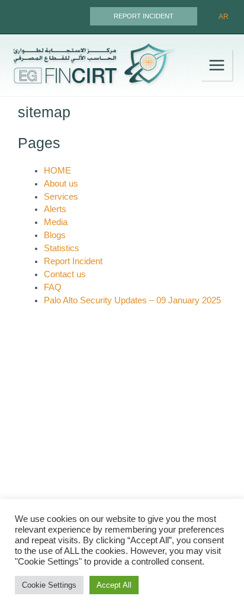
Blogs (55, 235)
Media (56, 222)
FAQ (53, 287)
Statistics (61, 248)
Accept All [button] (114, 585)
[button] (143, 16)
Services (61, 196)
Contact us (65, 274)
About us (61, 183)
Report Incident (73, 261)
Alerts (55, 209)
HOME (57, 170)
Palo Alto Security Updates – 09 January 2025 (132, 300)
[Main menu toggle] (216, 65)
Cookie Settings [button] (49, 585)
